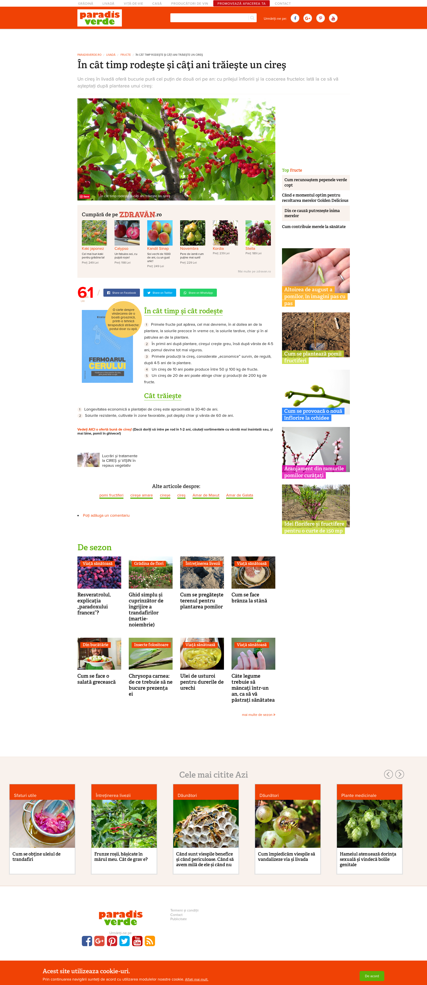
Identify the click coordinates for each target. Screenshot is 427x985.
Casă (157, 4)
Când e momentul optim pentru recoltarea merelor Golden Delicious (315, 198)
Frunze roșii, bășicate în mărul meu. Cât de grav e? (121, 856)
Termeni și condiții (184, 910)
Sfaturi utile (25, 795)
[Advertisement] (213, 40)
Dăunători (187, 795)
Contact (283, 4)
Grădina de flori (148, 563)
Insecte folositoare (151, 644)
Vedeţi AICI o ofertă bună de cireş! (104, 429)
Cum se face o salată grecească (96, 679)
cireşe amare (141, 495)
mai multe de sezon (257, 715)
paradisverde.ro (89, 55)
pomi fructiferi (111, 495)
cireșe (165, 495)
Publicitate (178, 919)
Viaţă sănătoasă (98, 563)
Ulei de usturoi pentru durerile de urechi (202, 682)
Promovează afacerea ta (242, 4)
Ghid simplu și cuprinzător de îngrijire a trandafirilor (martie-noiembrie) (146, 609)
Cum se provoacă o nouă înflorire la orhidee (313, 414)
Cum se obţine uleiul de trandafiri (36, 856)
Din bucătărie (95, 644)
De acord (372, 976)
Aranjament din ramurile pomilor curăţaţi (314, 472)
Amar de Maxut (206, 495)
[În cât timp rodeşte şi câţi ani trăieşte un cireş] (176, 149)
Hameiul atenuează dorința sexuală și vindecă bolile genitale (368, 859)
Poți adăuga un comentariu (106, 515)
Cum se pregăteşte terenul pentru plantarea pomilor (202, 600)
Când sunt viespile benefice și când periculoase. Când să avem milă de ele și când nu (205, 859)
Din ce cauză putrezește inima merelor (312, 213)
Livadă (109, 4)
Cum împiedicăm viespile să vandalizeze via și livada (286, 856)
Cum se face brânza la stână (249, 597)
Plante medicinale (359, 795)
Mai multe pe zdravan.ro (254, 271)
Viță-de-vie (133, 4)
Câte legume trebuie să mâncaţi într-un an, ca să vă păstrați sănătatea (253, 688)
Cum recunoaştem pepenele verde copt (315, 182)
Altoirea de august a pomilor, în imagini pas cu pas (314, 296)
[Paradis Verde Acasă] (99, 18)
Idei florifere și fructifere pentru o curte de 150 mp (314, 527)
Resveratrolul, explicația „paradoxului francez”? (94, 603)
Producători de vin (189, 4)
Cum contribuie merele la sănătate (314, 226)
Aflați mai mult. (196, 979)
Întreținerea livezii (202, 563)
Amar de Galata (239, 495)
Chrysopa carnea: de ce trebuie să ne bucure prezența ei (151, 685)
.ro (158, 214)
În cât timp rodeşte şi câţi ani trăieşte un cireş (169, 55)
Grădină (85, 4)
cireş (181, 495)
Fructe (126, 55)
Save (86, 196)
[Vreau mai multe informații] (107, 346)
